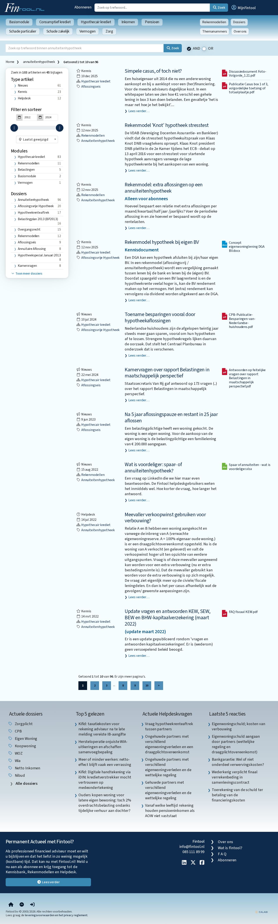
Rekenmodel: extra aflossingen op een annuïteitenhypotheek (163, 188)
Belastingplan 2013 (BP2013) (38, 219)
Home (10, 61)
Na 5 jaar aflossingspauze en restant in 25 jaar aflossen (171, 417)
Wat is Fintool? (230, 848)
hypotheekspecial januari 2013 (39, 255)
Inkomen (128, 22)
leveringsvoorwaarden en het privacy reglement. (56, 915)
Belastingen (26, 169)
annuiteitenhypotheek (39, 61)
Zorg (109, 31)
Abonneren (82, 7)
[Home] (11, 905)
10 (147, 685)
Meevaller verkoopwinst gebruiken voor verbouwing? (165, 518)
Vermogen (87, 31)
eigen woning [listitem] (25, 738)
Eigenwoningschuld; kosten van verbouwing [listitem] (238, 726)
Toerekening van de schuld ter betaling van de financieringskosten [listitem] (237, 795)
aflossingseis (27, 242)
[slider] (14, 128)
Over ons (240, 31)
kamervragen (27, 265)
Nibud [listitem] (19, 775)
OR (210, 48)
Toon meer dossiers (28, 273)
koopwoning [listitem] (25, 746)
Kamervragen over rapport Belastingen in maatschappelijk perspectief (167, 373)
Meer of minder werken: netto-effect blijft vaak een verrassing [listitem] (104, 762)
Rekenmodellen (214, 22)
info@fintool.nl (192, 846)
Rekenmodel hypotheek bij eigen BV (162, 242)
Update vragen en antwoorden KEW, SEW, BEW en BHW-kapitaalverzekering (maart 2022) (167, 618)
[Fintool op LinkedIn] (184, 863)
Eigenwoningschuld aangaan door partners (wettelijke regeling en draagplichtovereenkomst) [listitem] (236, 744)
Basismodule (19, 22)
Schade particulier (22, 31)
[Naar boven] (22, 905)
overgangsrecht (29, 229)
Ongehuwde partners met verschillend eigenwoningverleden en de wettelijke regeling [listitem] (168, 767)
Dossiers (239, 22)
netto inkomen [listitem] (27, 768)
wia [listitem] (17, 760)
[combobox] (37, 139)
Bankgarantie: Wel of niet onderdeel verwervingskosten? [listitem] (238, 762)
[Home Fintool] (26, 7)
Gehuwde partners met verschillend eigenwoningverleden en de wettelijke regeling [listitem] (168, 790)
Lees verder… (138, 111)
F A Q (222, 854)
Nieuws (23, 85)
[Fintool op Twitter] (193, 863)
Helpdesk (24, 98)
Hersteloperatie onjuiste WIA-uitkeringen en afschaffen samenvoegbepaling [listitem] (102, 747)
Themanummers (214, 31)
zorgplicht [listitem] (23, 724)
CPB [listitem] (18, 731)
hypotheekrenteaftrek (33, 212)
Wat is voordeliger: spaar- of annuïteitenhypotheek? (153, 468)
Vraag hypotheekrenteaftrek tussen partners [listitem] (169, 726)
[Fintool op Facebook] (202, 863)
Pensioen (152, 22)
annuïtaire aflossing (32, 248)
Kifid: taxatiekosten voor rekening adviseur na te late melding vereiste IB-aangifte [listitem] (102, 729)
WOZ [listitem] (18, 753)
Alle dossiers (26, 783)
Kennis (22, 91)
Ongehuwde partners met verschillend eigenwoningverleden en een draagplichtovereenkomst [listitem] (169, 744)
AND (196, 48)
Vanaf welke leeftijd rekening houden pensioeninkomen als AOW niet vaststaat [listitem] (170, 811)
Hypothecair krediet (96, 22)
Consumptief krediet (55, 22)
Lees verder (50, 882)
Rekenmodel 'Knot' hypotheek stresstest (166, 125)
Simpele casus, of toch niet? (153, 71)
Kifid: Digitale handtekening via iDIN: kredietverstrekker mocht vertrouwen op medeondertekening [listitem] (104, 779)
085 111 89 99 (193, 852)
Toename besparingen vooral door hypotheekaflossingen (160, 317)
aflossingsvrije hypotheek (36, 206)
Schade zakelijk (57, 31)
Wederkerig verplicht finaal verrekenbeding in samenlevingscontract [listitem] (234, 777)
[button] (243, 7)
